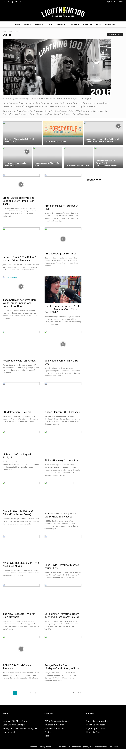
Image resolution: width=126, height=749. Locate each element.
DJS (48, 24)
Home (17, 24)
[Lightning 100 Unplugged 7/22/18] (21, 441)
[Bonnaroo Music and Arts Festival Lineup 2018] (22, 128)
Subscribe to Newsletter (97, 721)
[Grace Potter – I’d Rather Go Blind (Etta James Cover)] (21, 495)
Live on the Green (11, 732)
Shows (38, 24)
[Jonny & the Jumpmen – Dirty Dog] (63, 344)
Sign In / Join (111, 1)
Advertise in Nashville (54, 724)
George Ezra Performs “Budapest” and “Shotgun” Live (62, 667)
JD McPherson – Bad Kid (17, 412)
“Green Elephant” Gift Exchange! (62, 412)
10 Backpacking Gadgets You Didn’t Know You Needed (61, 515)
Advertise (87, 24)
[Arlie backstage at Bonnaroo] (63, 239)
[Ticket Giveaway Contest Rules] (63, 444)
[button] (4, 2)
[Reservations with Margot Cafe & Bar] (47, 157)
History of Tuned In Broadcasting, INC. (20, 728)
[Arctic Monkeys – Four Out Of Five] (63, 188)
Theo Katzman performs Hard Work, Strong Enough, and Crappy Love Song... (20, 303)
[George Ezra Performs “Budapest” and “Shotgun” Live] (63, 649)
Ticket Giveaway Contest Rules (62, 460)
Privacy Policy (45, 747)
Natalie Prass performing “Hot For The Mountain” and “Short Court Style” (62, 309)
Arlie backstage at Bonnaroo (61, 253)
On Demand (109, 24)
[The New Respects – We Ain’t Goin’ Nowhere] (21, 597)
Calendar (60, 24)
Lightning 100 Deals (95, 728)
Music (26, 24)
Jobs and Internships (54, 728)
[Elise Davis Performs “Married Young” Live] (63, 548)
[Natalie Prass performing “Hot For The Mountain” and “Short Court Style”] (63, 289)
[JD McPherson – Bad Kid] (21, 395)
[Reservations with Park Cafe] (78, 157)
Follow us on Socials (95, 724)
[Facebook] (8, 1)
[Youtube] (20, 1)
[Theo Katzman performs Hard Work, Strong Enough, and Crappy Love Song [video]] (21, 286)
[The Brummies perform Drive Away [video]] (17, 155)
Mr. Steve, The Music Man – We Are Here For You (21, 564)
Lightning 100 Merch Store (15, 721)
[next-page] (36, 693)
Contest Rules (101, 747)
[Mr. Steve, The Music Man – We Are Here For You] (21, 547)
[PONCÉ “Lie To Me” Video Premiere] (21, 649)
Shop (98, 24)
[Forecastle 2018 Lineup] (63, 129)
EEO (54, 747)
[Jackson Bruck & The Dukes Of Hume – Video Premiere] (21, 240)
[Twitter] (16, 1)
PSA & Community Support (57, 721)
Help (47, 735)
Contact (48, 732)
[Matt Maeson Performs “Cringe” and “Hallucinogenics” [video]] (108, 157)
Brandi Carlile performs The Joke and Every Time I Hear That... (18, 200)
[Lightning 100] (63, 12)
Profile (121, 1)
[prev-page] (5, 693)
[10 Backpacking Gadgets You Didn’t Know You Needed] (63, 496)
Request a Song (93, 732)
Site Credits (113, 747)
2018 (11, 31)
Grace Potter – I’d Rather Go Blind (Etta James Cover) (18, 513)
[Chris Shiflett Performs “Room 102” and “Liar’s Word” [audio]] (63, 597)
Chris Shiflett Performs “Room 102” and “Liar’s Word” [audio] (62, 615)
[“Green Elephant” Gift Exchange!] (63, 395)
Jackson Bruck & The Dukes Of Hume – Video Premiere (20, 259)
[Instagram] (12, 1)
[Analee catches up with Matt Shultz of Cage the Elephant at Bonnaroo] (103, 138)
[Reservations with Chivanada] (21, 344)
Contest (73, 24)
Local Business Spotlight (14, 724)
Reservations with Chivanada (19, 360)
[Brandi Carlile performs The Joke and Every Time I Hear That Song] (21, 184)
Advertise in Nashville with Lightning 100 (76, 747)
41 (30, 693)
